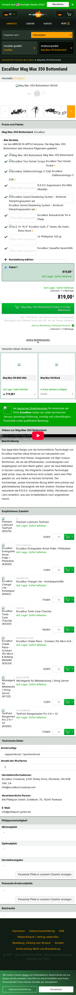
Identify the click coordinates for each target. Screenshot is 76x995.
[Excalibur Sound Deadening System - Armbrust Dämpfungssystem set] (36, 209)
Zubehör (30, 23)
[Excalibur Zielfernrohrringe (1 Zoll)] (15, 179)
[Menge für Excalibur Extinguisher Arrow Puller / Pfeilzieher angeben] (57, 570)
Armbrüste (11, 23)
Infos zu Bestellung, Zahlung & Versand (51, 325)
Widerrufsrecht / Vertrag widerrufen (38, 937)
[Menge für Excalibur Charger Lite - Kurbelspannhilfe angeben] (57, 600)
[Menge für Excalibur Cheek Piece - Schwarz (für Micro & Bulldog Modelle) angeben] (57, 669)
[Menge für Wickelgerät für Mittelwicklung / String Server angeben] (57, 702)
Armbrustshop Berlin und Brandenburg (38, 948)
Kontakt (48, 23)
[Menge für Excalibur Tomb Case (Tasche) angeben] (57, 629)
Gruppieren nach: (11, 35)
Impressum (18, 931)
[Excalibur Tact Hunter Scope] (54, 165)
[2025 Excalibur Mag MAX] (16, 435)
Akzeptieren (56, 989)
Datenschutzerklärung (42, 931)
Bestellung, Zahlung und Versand (32, 943)
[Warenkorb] (69, 14)
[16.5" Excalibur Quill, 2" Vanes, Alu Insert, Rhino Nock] (32, 230)
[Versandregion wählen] (59, 14)
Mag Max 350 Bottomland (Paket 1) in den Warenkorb (45, 308)
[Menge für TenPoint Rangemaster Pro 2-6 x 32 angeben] (57, 732)
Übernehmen (57, 4)
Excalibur (19, 78)
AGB (61, 931)
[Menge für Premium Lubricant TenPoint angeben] (57, 537)
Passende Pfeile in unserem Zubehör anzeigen (44, 874)
